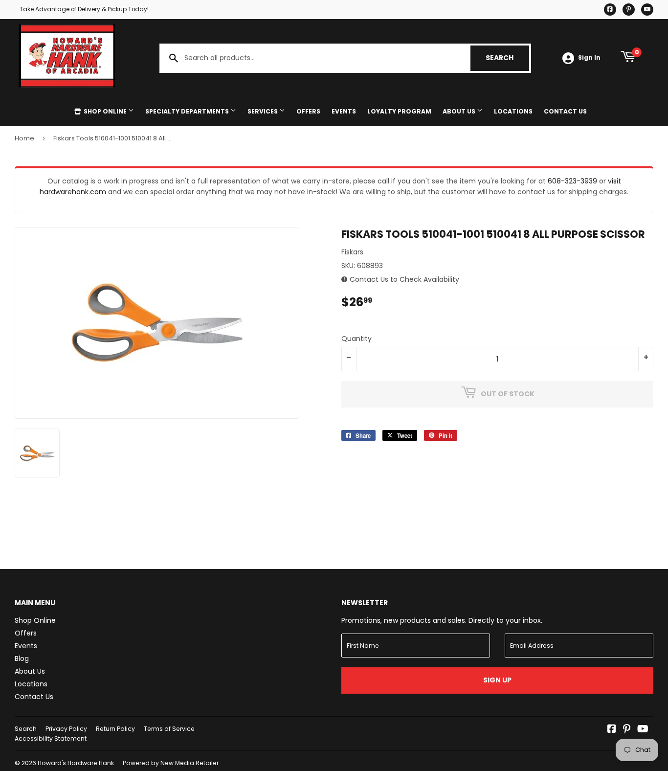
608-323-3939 (572, 181)
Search (507, 58)
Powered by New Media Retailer (171, 763)
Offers (308, 111)
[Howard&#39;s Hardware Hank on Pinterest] (626, 730)
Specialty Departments (187, 111)
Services (263, 111)
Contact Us (565, 111)
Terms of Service (169, 729)
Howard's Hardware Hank (76, 763)
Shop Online (105, 111)
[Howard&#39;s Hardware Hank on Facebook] (611, 730)
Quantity (356, 338)
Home (24, 138)
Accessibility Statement (51, 738)
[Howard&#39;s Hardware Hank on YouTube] (642, 730)
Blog (22, 658)
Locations (513, 111)
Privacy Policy (66, 729)
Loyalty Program (399, 111)
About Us (460, 111)
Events (344, 111)
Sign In (589, 58)
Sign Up (497, 680)
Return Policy (115, 729)
